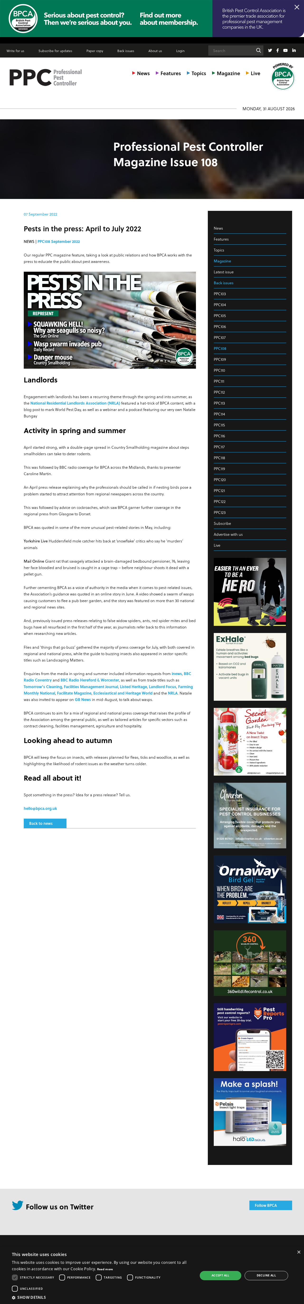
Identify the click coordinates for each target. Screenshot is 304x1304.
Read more (105, 1269)
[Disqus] (110, 895)
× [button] (298, 1252)
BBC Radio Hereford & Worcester (90, 680)
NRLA (173, 693)
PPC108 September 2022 (59, 241)
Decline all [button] (266, 1275)
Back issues (125, 50)
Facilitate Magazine (74, 693)
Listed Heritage (133, 686)
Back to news (40, 823)
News (143, 73)
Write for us (15, 50)
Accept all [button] (220, 1275)
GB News (83, 699)
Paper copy (94, 50)
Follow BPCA (266, 1205)
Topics (199, 73)
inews (177, 673)
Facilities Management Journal (91, 686)
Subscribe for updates (55, 50)
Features (171, 73)
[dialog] (152, 1275)
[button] (102, 1297)
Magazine (228, 73)
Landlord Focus (162, 686)
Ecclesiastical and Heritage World (122, 693)
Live (255, 73)
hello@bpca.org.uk (40, 808)
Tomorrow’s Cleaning (43, 686)
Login (180, 50)
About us (155, 50)
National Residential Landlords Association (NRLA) (75, 403)
